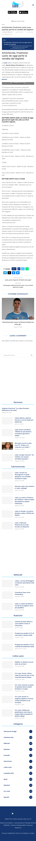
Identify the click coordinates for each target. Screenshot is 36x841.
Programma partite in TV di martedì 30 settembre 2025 (24, 645)
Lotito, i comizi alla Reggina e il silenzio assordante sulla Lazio (24, 583)
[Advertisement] (18, 379)
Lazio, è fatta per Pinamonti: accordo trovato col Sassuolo (22, 525)
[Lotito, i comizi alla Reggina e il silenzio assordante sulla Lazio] (7, 583)
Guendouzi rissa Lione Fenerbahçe (22, 593)
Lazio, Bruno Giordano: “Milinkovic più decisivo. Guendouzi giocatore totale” (23, 432)
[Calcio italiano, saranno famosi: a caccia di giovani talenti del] (7, 420)
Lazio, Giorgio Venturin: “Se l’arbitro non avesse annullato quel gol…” (24, 457)
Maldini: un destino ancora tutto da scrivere (24, 663)
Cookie (32, 833)
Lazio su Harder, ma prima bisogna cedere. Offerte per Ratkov (24, 513)
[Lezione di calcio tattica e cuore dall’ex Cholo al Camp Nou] (7, 624)
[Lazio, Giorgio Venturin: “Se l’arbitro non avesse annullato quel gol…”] (7, 457)
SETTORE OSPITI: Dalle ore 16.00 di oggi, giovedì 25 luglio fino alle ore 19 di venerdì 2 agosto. (22, 46)
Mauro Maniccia (8, 32)
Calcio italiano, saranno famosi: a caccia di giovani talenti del (24, 420)
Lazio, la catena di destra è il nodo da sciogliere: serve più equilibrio (24, 606)
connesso (13, 341)
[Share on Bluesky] (13, 272)
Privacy (4, 833)
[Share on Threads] (9, 272)
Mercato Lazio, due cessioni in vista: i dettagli (24, 487)
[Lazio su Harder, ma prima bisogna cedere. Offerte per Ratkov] (7, 514)
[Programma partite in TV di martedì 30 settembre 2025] (7, 647)
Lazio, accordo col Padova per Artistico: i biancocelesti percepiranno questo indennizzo (24, 500)
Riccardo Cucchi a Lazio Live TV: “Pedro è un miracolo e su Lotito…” (23, 445)
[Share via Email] (18, 272)
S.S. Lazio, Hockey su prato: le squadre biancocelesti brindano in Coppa (24, 687)
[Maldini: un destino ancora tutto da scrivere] (7, 665)
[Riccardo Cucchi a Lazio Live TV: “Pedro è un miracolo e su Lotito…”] (7, 446)
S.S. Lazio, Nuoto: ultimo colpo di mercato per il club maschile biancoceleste (24, 675)
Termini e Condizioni (22, 833)
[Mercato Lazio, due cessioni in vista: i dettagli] (7, 489)
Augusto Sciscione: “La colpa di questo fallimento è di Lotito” (15, 409)
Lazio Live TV (27, 819)
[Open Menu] (33, 5)
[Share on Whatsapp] (27, 268)
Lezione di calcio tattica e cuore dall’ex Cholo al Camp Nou (23, 623)
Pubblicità (11, 833)
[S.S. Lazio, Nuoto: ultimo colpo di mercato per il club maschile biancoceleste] (7, 676)
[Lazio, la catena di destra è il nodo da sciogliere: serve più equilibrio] (7, 606)
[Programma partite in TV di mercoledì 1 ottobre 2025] (7, 636)
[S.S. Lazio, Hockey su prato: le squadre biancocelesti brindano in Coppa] (7, 687)
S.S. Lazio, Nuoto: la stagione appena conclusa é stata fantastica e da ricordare (24, 699)
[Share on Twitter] (23, 268)
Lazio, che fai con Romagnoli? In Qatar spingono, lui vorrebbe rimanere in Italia (23, 475)
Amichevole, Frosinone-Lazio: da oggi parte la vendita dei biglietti (18, 43)
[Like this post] (14, 268)
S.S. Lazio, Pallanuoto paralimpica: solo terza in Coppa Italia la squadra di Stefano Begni (23, 713)
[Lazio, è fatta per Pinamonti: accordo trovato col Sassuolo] (7, 525)
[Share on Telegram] (5, 272)
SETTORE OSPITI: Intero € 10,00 (19, 48)
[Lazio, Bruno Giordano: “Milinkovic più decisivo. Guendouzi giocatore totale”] (7, 432)
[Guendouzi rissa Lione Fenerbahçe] (7, 595)
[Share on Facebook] (18, 268)
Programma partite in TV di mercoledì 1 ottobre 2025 (24, 634)
